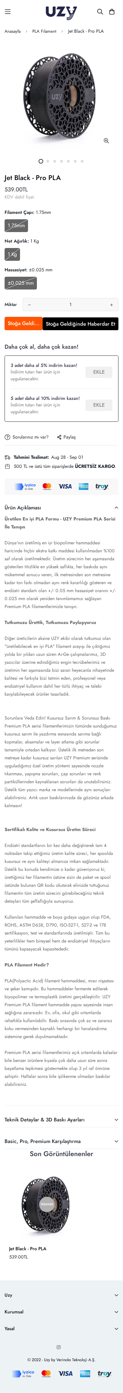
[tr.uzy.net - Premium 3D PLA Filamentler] (61, 11)
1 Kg (12, 254)
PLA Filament (44, 31)
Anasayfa (13, 31)
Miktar (11, 304)
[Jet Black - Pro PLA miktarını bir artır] (111, 304)
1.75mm (16, 225)
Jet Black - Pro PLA (27, 1248)
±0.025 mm (21, 283)
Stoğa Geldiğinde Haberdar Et (25, 323)
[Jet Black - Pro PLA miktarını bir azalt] (29, 304)
